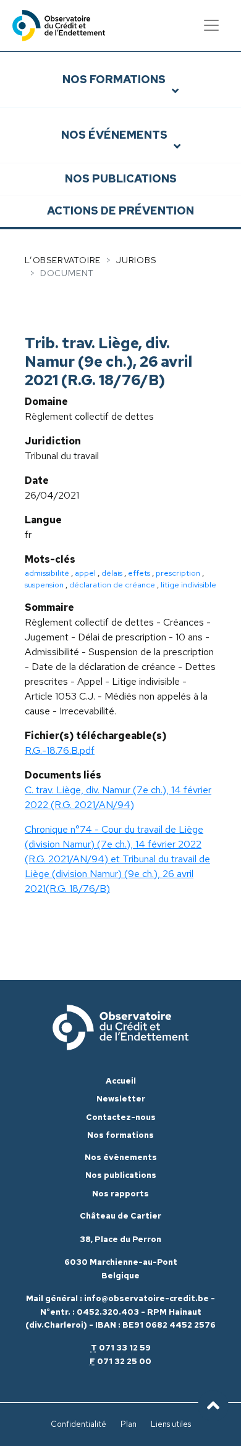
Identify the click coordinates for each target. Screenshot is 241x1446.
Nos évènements (121, 1157)
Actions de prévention (120, 210)
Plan (128, 1424)
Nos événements (114, 135)
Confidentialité (78, 1424)
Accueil (121, 1081)
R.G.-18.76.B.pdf (60, 750)
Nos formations (114, 79)
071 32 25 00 (124, 1361)
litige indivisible (188, 584)
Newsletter (120, 1098)
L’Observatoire (63, 260)
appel (85, 573)
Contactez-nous (121, 1117)
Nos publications (121, 178)
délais (111, 573)
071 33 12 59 (125, 1347)
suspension (44, 584)
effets (139, 573)
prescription (178, 573)
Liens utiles (171, 1424)
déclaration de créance (112, 584)
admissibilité (47, 573)
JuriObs (136, 260)
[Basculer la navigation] (211, 25)
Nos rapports (120, 1193)
